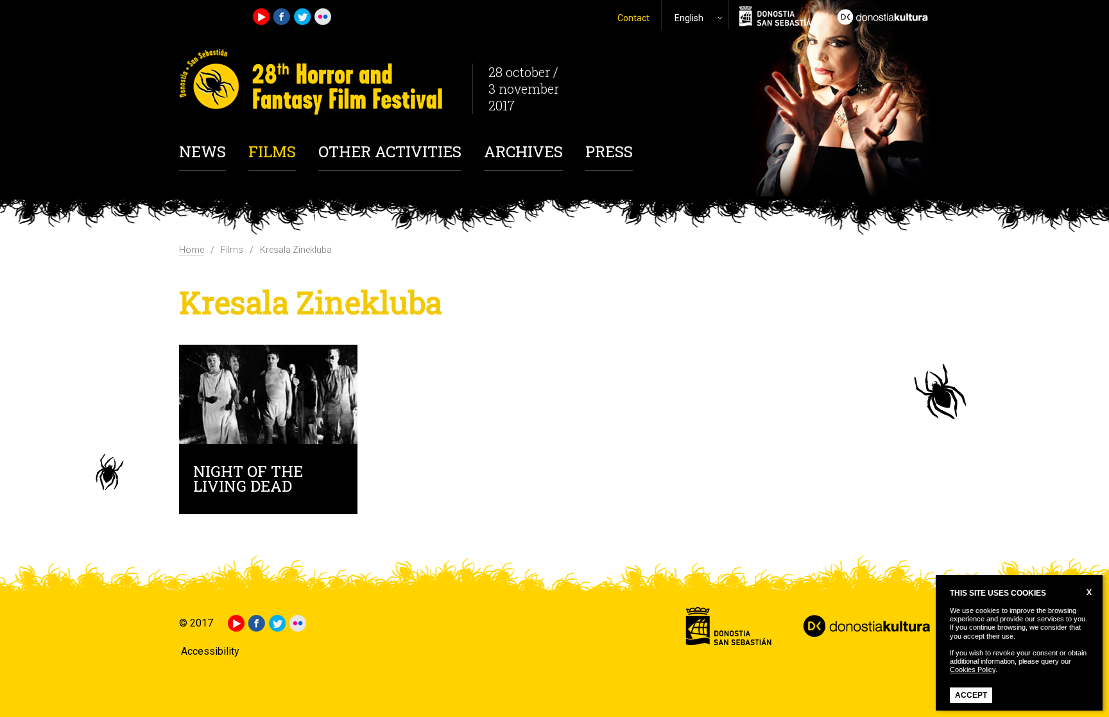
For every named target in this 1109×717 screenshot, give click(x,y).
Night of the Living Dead (248, 480)
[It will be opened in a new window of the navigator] (878, 15)
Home (191, 250)
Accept (971, 695)
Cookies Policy (972, 669)
